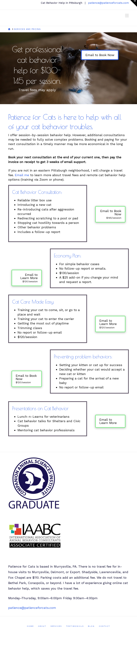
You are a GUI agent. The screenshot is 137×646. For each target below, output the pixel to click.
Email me (22, 175)
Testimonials (75, 626)
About (42, 626)
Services (56, 626)
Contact (104, 626)
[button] (127, 15)
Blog (91, 626)
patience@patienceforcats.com (108, 2)
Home (30, 626)
